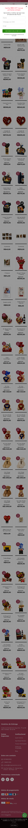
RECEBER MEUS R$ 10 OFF (14, 31)
